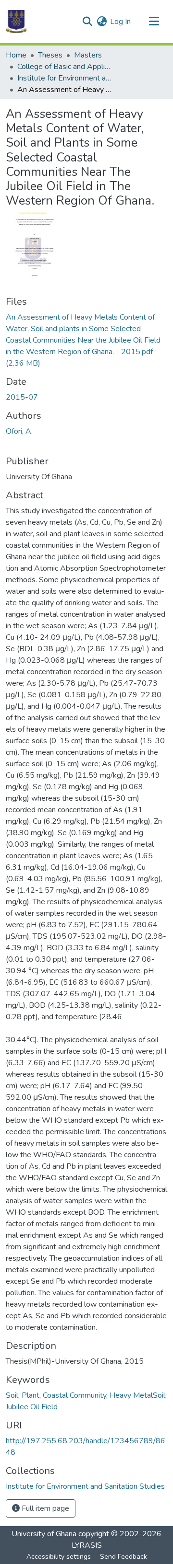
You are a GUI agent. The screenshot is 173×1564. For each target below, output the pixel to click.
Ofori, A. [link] (19, 431)
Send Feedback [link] (123, 1556)
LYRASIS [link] (87, 1545)
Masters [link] (88, 55)
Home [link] (16, 55)
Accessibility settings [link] (58, 1556)
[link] (86, 340)
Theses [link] (50, 55)
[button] (16, 22)
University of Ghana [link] (44, 1534)
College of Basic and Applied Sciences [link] (65, 66)
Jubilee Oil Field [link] (32, 1407)
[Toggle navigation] (153, 21)
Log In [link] (120, 21)
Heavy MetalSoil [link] (137, 1395)
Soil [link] (12, 1395)
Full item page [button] (44, 1508)
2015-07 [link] (22, 397)
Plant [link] (30, 1395)
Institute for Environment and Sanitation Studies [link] (65, 78)
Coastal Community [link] (74, 1395)
